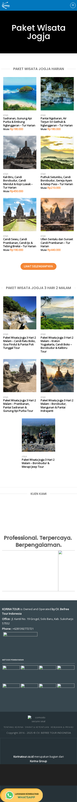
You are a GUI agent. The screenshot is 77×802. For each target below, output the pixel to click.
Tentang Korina (14, 727)
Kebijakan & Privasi (62, 727)
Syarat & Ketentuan (37, 727)
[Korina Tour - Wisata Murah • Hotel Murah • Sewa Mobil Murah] (9, 5)
